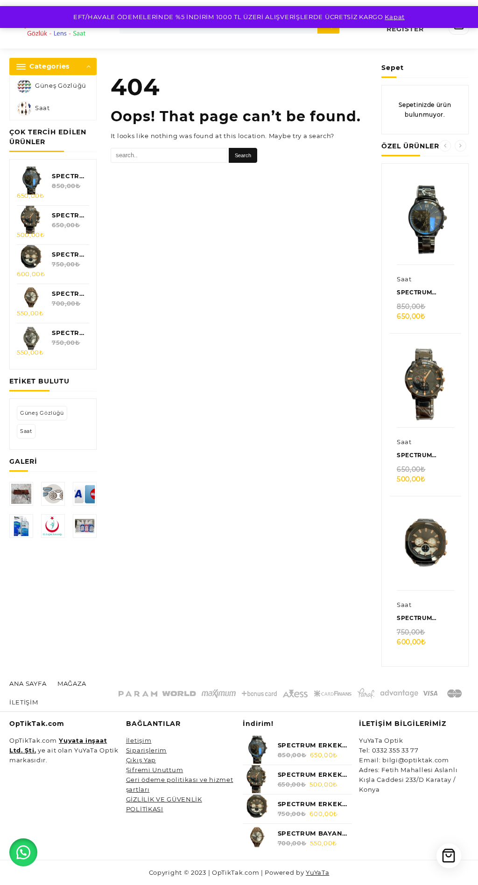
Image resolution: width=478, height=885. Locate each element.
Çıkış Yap (141, 760)
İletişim (139, 740)
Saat (42, 108)
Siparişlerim (146, 750)
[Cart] (448, 855)
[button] (23, 852)
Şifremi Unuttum (154, 770)
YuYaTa (317, 872)
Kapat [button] (395, 17)
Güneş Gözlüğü (60, 86)
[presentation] (445, 146)
